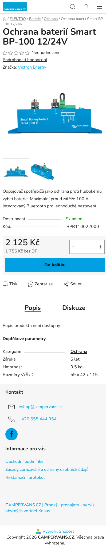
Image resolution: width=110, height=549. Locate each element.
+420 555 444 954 (38, 419)
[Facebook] (11, 434)
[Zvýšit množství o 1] (100, 247)
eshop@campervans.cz (40, 407)
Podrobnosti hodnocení (25, 60)
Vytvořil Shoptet (58, 531)
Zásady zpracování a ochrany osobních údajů (47, 469)
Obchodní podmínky (24, 461)
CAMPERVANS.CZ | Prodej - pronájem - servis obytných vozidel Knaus (50, 508)
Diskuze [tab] (73, 307)
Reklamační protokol (25, 477)
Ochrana (78, 351)
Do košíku (55, 265)
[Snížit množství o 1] (74, 247)
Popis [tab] (33, 307)
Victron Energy (32, 67)
